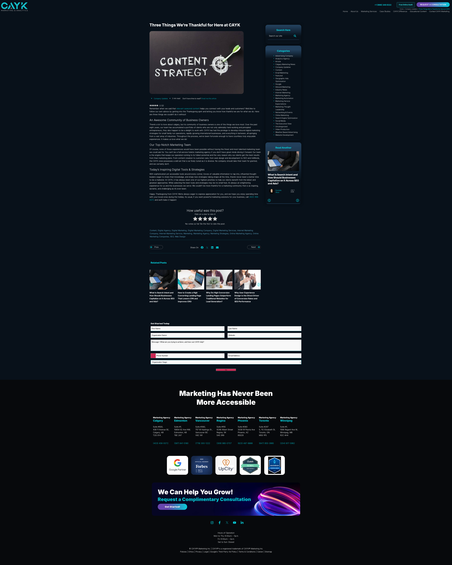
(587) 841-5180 (181, 443)
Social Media (280, 121)
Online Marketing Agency (241, 233)
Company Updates (411, 9)
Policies (183, 552)
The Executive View (283, 124)
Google (278, 84)
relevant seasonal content (188, 108)
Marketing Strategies (219, 233)
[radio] (195, 219)
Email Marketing (281, 73)
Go (226, 370)
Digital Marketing (179, 230)
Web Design (180, 236)
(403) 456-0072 (160, 443)
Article (278, 61)
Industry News (281, 90)
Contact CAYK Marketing (439, 11)
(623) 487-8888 (245, 443)
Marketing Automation (284, 98)
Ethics (191, 552)
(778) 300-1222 (202, 443)
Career (260, 552)
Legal (206, 552)
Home (402, 9)
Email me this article (208, 98)
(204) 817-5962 (287, 443)
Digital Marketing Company (200, 230)
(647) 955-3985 (266, 443)
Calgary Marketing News (285, 64)
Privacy (199, 552)
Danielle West (278, 191)
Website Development (284, 135)
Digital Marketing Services (224, 230)
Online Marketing (282, 115)
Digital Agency (164, 230)
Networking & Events (284, 112)
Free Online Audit (406, 5)
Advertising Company (284, 56)
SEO (172, 236)
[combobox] (153, 355)
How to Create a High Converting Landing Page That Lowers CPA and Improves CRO (282, 179)
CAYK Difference (400, 11)
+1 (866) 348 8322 (383, 5)
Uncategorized (281, 126)
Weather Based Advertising (286, 132)
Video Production (282, 129)
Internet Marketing (282, 92)
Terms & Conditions (247, 552)
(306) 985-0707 (224, 443)
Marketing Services (369, 11)
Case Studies (385, 11)
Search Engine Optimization (286, 118)
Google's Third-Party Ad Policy (223, 552)
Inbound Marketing (282, 87)
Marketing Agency (201, 233)
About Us (354, 11)
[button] (202, 247)
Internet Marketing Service (170, 233)
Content (153, 230)
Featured (279, 75)
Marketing (188, 233)
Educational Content (418, 11)
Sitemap (268, 552)
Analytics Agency (282, 59)
